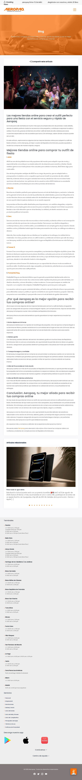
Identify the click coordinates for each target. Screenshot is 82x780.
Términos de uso (10, 724)
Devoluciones (9, 704)
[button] (30, 505)
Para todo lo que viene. (16, 490)
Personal (8, 698)
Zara (9, 216)
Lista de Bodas (10, 711)
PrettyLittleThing (14, 273)
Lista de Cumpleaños (11, 717)
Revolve (10, 188)
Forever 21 (11, 247)
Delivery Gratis (9, 707)
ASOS (9, 157)
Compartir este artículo (41, 61)
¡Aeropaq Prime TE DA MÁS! (22, 2)
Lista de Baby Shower (12, 714)
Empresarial (9, 701)
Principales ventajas (11, 721)
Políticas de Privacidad (12, 727)
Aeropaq (21, 428)
